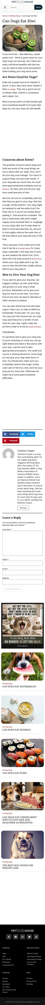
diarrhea (5, 189)
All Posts (23, 508)
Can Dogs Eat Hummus (16, 729)
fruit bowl (38, 259)
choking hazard (24, 248)
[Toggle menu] (5, 7)
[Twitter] (29, 936)
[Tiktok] (36, 936)
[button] (11, 434)
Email (5, 569)
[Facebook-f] (8, 936)
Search (38, 7)
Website (5, 578)
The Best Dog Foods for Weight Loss (17, 866)
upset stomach (35, 327)
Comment (7, 529)
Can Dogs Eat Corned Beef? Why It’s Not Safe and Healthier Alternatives (19, 820)
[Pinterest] (15, 936)
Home (4, 16)
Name (5, 559)
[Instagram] (22, 936)
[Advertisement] (22, 134)
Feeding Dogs (14, 16)
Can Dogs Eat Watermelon (19, 686)
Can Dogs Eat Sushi (14, 773)
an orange (11, 89)
